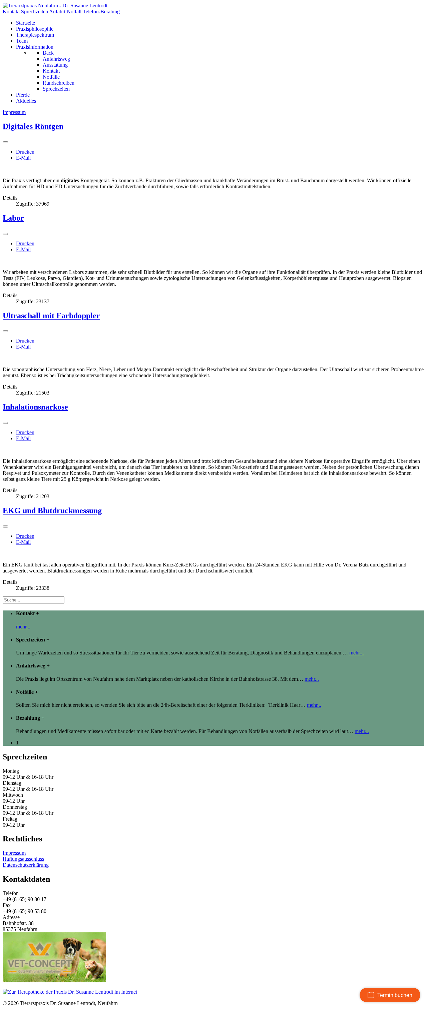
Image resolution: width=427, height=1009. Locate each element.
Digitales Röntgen (33, 126)
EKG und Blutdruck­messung (52, 510)
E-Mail (23, 158)
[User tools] (5, 142)
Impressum (14, 853)
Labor (13, 218)
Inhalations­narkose (35, 407)
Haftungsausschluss (23, 859)
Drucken (25, 152)
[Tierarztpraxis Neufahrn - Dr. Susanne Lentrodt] (55, 5)
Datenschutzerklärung (26, 865)
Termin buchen (394, 995)
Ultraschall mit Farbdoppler (51, 315)
